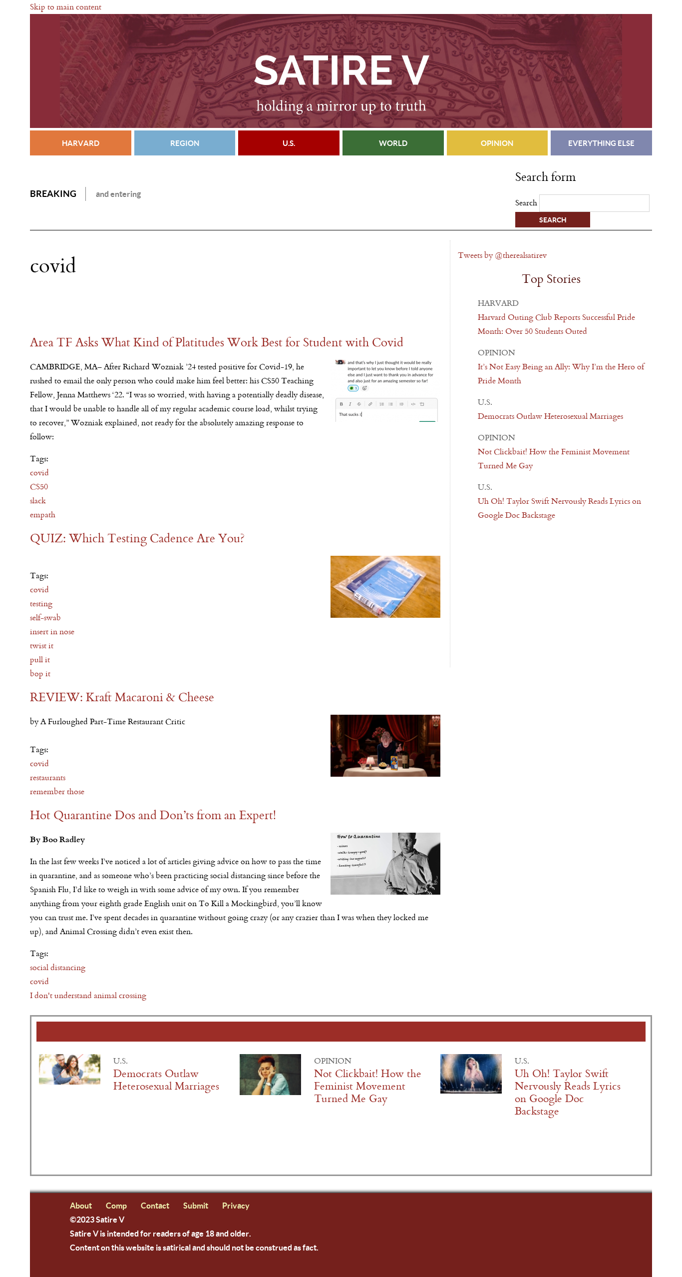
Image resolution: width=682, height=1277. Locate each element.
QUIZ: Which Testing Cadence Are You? (137, 538)
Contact (155, 1205)
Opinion (497, 142)
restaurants (47, 777)
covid (39, 472)
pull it (40, 659)
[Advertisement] (147, 306)
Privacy (236, 1205)
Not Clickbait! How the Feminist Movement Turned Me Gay (367, 1086)
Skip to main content (65, 6)
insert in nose (52, 631)
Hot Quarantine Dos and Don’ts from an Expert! (153, 815)
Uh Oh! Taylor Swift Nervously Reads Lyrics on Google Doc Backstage (568, 1092)
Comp (116, 1205)
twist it (41, 645)
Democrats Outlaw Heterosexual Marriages (550, 416)
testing (41, 603)
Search (527, 202)
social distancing (57, 967)
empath (42, 514)
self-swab (45, 617)
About (81, 1205)
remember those (57, 791)
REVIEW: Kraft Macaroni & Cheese (122, 697)
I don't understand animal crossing (88, 995)
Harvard (80, 142)
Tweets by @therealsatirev (502, 255)
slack (38, 500)
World (393, 142)
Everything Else (601, 142)
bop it (40, 673)
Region (184, 142)
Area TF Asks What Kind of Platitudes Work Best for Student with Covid (216, 342)
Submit (195, 1205)
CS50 (39, 486)
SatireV (341, 71)
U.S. (289, 142)
